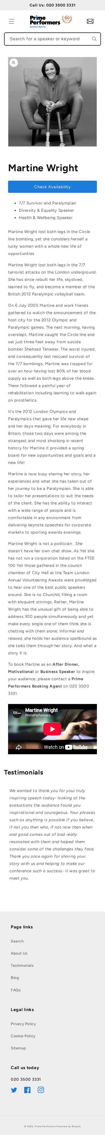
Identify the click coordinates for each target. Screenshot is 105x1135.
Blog (15, 977)
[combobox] (52, 39)
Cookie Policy (23, 1036)
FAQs (16, 990)
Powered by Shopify (69, 1126)
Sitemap (18, 1048)
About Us (19, 953)
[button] (11, 21)
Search (17, 941)
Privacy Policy (23, 1024)
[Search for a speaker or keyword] (94, 39)
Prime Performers (45, 1126)
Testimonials (22, 965)
